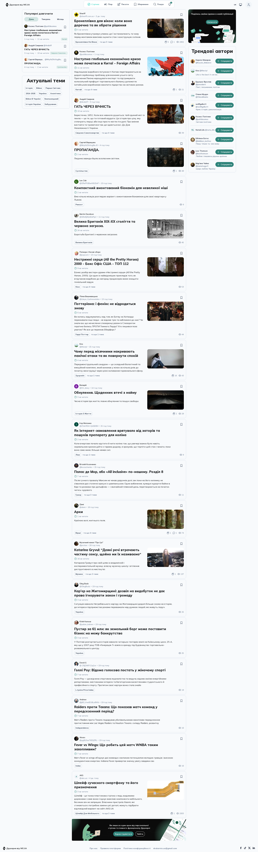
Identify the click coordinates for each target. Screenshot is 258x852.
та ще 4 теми (90, 89)
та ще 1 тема (97, 334)
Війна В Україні (33, 99)
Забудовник (50, 104)
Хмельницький (51, 99)
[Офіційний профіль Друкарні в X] (249, 848)
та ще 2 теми (91, 574)
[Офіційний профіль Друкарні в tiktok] (245, 848)
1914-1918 (30, 93)
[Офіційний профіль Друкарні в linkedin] (253, 848)
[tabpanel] (45, 46)
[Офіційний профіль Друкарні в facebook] (240, 848)
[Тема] (240, 5)
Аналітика (55, 93)
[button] (169, 4)
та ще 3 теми (106, 42)
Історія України (33, 104)
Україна (42, 93)
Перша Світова (53, 88)
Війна (39, 88)
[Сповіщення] (169, 4)
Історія (29, 88)
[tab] (31, 19)
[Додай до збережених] (65, 27)
